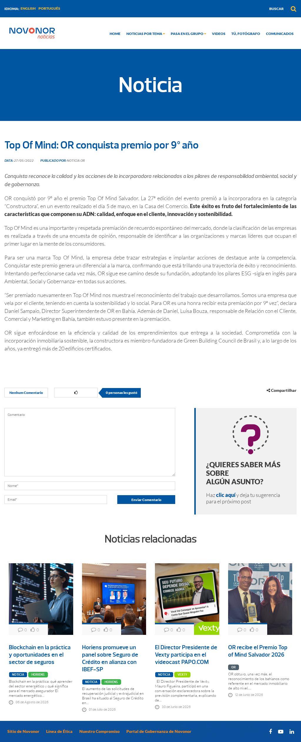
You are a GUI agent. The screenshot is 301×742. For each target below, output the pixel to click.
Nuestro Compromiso (99, 731)
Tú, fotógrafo (245, 33)
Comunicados (280, 33)
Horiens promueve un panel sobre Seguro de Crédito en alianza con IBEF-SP (110, 658)
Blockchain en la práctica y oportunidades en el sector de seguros (40, 655)
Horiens (38, 675)
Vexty (182, 675)
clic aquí (225, 495)
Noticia (18, 675)
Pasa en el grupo (187, 33)
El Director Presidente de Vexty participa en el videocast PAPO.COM (186, 655)
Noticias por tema (144, 33)
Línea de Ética (59, 731)
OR (233, 667)
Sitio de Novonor (23, 731)
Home (115, 33)
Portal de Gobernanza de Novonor (158, 731)
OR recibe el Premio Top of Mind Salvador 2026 (257, 651)
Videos (218, 33)
